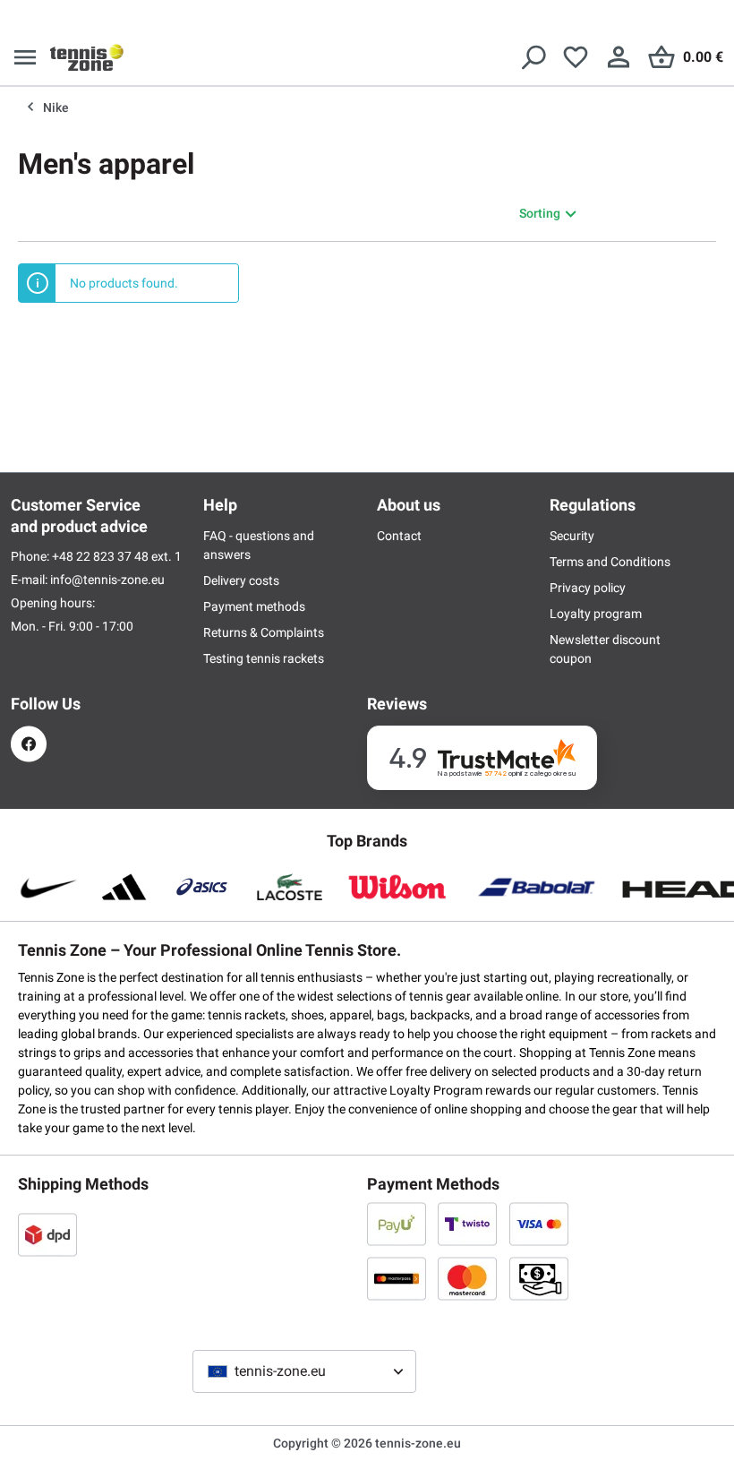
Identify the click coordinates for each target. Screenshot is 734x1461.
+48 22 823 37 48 (101, 556)
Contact (399, 536)
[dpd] (47, 1234)
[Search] (532, 57)
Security (572, 536)
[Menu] (25, 57)
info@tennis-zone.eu (107, 579)
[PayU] (396, 1223)
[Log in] (618, 57)
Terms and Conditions (610, 561)
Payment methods (254, 606)
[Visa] (538, 1223)
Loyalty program (596, 613)
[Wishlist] (575, 57)
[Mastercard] (467, 1278)
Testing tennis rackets (263, 658)
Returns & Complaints (263, 632)
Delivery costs (241, 580)
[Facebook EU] (29, 744)
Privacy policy (588, 587)
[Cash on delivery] (538, 1278)
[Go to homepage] (87, 57)
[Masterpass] (396, 1278)
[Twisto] (467, 1223)
